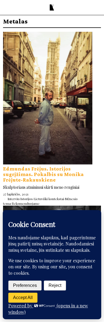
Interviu (13, 199)
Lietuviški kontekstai (49, 199)
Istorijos (26, 199)
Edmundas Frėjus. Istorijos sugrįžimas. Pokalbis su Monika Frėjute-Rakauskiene (43, 174)
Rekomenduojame (26, 203)
